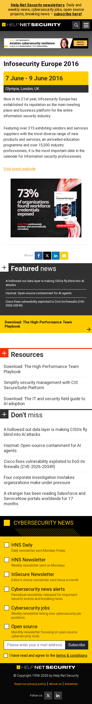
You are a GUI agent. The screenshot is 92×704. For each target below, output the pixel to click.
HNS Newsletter (28, 560)
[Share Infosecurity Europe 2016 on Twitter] (47, 256)
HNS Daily (21, 545)
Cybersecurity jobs (30, 608)
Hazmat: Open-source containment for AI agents (38, 293)
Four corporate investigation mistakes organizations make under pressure (39, 480)
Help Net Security (66, 675)
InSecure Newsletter (32, 574)
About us (55, 684)
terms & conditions (71, 655)
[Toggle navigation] (86, 25)
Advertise (71, 684)
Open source (24, 626)
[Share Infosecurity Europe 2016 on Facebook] (39, 256)
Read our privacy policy (30, 684)
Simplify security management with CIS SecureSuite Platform (41, 385)
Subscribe (76, 645)
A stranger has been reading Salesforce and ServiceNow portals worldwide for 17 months (44, 498)
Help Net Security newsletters (38, 5)
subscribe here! (68, 14)
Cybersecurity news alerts (38, 589)
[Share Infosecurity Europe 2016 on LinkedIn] (56, 256)
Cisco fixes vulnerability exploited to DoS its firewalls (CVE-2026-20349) (44, 464)
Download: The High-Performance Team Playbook (38, 324)
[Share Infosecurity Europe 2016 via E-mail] (64, 256)
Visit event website (20, 169)
